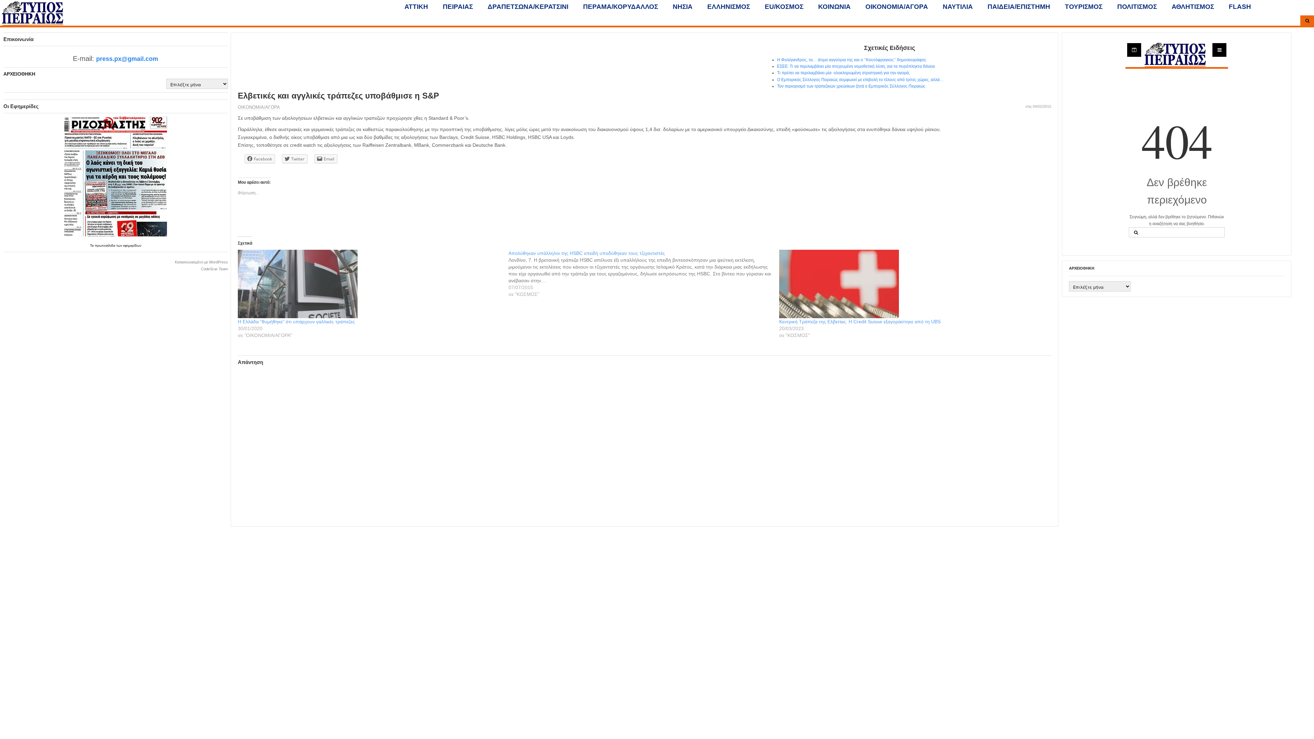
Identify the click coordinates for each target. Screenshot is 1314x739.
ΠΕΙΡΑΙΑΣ (458, 6)
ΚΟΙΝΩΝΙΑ (834, 6)
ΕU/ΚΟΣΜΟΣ (784, 6)
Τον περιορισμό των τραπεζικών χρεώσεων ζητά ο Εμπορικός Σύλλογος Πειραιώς (851, 86)
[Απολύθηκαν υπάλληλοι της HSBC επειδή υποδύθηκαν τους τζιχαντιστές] (643, 274)
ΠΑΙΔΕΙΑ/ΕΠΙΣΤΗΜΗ (1019, 6)
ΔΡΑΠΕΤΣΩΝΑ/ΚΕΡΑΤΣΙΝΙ (528, 6)
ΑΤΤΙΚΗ (416, 6)
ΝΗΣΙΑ (683, 6)
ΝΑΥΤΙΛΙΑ (958, 6)
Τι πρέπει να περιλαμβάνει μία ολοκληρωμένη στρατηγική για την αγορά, (843, 72)
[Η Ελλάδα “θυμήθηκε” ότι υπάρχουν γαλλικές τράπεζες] (370, 284)
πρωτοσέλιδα (105, 245)
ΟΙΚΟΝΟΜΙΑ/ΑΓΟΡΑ (896, 6)
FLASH (1240, 6)
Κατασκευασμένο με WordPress (201, 262)
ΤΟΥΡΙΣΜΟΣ (1084, 6)
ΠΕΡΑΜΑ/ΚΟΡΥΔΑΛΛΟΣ (620, 6)
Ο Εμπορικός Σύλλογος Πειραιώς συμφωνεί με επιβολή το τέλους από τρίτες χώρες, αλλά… (861, 79)
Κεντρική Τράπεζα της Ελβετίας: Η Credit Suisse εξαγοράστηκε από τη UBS (860, 321)
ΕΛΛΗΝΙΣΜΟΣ (728, 6)
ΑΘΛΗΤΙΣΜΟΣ (1193, 6)
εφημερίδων (132, 245)
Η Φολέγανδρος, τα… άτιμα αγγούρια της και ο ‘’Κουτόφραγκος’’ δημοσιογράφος (851, 59)
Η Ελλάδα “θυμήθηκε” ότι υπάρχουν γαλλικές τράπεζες (296, 321)
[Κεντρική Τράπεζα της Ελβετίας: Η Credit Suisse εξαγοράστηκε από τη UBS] (911, 284)
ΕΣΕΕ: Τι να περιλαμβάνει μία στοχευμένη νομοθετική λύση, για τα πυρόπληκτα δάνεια (856, 66)
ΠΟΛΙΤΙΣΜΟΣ (1137, 6)
